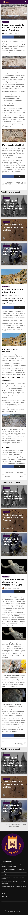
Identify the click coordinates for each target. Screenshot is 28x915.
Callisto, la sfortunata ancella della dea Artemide (13, 874)
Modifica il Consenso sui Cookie (10, 903)
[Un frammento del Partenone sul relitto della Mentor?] (14, 254)
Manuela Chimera (9, 214)
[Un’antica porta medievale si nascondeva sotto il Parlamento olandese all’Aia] (14, 206)
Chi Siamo (4, 893)
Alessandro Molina (8, 33)
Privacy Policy (5, 896)
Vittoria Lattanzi (7, 588)
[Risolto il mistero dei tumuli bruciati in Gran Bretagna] (14, 230)
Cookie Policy (5, 900)
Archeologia (6, 21)
